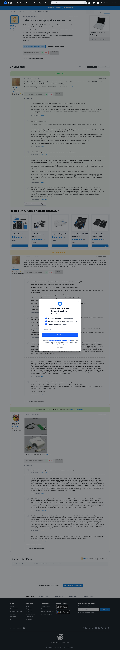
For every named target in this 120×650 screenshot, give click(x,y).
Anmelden (60, 335)
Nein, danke (60, 347)
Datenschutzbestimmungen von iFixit (60, 340)
